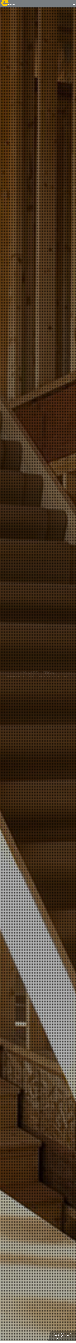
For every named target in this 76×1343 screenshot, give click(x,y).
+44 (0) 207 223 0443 (63, 1334)
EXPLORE (38, 681)
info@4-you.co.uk (61, 1336)
